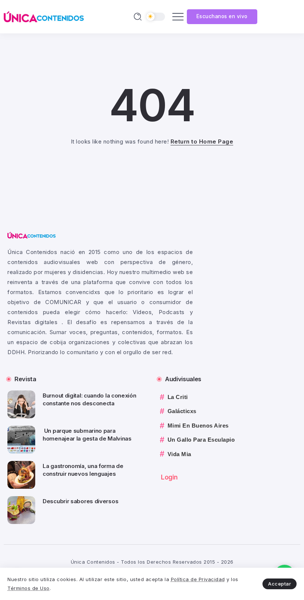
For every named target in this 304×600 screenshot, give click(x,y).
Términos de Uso (28, 588)
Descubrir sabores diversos (80, 501)
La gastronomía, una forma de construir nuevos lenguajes (83, 469)
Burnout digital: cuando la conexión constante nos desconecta (89, 399)
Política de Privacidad (198, 579)
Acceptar (279, 584)
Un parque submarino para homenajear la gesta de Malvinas (88, 434)
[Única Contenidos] (44, 16)
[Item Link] (21, 404)
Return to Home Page (202, 141)
